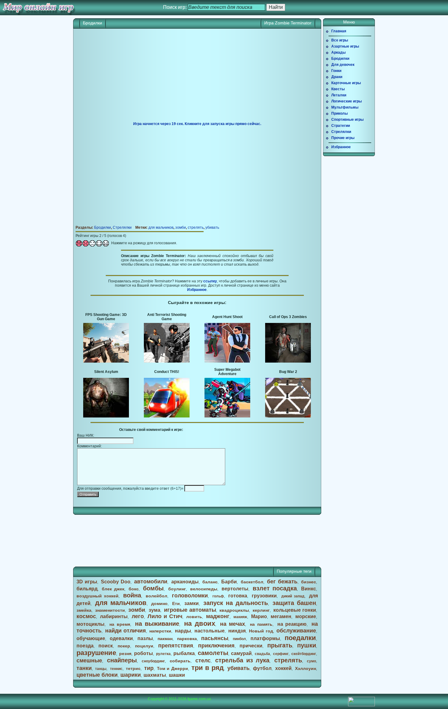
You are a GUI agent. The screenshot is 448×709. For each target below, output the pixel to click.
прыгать (279, 645)
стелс (203, 660)
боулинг (177, 588)
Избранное (197, 290)
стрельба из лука (242, 660)
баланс (210, 581)
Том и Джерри (172, 668)
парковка (187, 638)
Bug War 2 (288, 372)
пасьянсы (214, 638)
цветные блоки (97, 675)
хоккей (283, 668)
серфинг (281, 654)
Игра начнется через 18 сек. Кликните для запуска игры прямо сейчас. (197, 124)
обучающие (90, 638)
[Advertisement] (197, 77)
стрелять (196, 227)
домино (159, 603)
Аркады (338, 52)
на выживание (157, 623)
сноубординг (153, 661)
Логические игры (346, 101)
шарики (130, 675)
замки (191, 603)
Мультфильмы (344, 107)
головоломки (190, 596)
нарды (183, 630)
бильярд (87, 588)
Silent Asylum (106, 372)
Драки (336, 77)
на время (119, 624)
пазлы (145, 638)
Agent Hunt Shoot (227, 317)
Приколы (339, 113)
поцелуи (144, 645)
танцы (100, 669)
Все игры (339, 40)
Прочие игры (342, 138)
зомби (180, 227)
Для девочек (342, 65)
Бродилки (92, 22)
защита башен (294, 603)
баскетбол (252, 581)
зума (154, 610)
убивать (212, 227)
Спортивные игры (347, 119)
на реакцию (292, 624)
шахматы (155, 675)
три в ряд (207, 667)
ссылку (210, 281)
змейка (83, 610)
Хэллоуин (305, 668)
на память (261, 624)
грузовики (264, 595)
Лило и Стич (165, 616)
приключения (216, 646)
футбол (262, 668)
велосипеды (203, 588)
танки (84, 668)
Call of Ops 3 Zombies (288, 317)
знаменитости (110, 610)
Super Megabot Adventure (227, 371)
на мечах (232, 624)
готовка (237, 595)
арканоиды (185, 581)
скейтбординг (303, 654)
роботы (143, 653)
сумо (311, 661)
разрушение (96, 653)
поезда (85, 645)
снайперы (122, 660)
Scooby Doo (115, 581)
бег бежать (282, 581)
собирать (180, 660)
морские (305, 616)
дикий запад (292, 596)
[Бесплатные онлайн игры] (38, 7)
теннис (116, 669)
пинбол (239, 639)
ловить (194, 616)
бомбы (153, 588)
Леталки (338, 95)
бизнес (308, 581)
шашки (177, 675)
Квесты (338, 89)
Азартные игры (345, 46)
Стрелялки (122, 227)
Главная (338, 31)
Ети (176, 603)
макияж (240, 617)
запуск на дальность (235, 603)
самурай (241, 653)
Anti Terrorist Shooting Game (166, 317)
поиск (105, 645)
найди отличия (125, 631)
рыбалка (184, 653)
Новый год (261, 630)
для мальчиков (160, 227)
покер (124, 645)
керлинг (261, 610)
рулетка (163, 654)
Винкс (308, 588)
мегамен (281, 616)
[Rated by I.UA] (361, 705)
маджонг (217, 616)
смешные (89, 660)
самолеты (213, 653)
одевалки (121, 638)
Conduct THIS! (166, 372)
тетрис (133, 668)
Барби (229, 581)
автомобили (150, 581)
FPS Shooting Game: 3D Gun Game (106, 317)
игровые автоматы (190, 610)
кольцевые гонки (294, 610)
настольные (209, 630)
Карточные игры (346, 83)
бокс (134, 588)
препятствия (175, 646)
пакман (165, 638)
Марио (259, 616)
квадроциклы (234, 610)
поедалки (300, 638)
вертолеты (235, 588)
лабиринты (114, 616)
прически (251, 645)
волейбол (156, 595)
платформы (265, 638)
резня (125, 653)
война (132, 595)
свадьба (262, 654)
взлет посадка (275, 588)
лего (138, 616)
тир (149, 668)
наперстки (160, 630)
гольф (218, 596)
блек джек (113, 588)
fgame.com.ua (199, 699)
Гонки (336, 71)
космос (86, 616)
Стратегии (340, 126)
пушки (306, 645)
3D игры (86, 581)
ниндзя (237, 630)
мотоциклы (90, 624)
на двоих (199, 623)
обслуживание (296, 631)
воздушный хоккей (97, 595)
